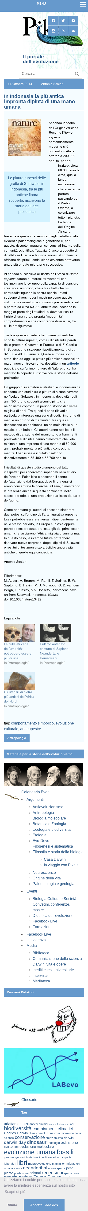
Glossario (29, 1100)
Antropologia (16, 738)
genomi (20, 1157)
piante (8, 1173)
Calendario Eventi (36, 792)
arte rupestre (30, 729)
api (72, 1124)
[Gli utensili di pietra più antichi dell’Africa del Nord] (19, 681)
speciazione (71, 1173)
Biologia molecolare (49, 818)
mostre (18, 1168)
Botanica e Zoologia (49, 824)
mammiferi (58, 1163)
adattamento (14, 1124)
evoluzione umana (30, 1152)
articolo (73, 363)
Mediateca (41, 981)
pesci (70, 1168)
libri (22, 1162)
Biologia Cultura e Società (54, 899)
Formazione (43, 927)
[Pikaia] (52, 45)
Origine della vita (47, 878)
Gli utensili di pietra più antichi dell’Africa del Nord (19, 696)
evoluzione (11, 1147)
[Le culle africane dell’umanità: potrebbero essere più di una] (19, 632)
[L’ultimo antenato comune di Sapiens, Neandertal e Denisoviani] (55, 632)
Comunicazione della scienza (57, 959)
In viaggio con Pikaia (61, 865)
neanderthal (35, 1167)
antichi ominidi (39, 1124)
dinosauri (37, 1142)
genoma (9, 1157)
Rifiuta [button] (12, 1205)
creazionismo (54, 1137)
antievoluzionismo (59, 1124)
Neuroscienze (44, 872)
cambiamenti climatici (53, 1128)
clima (32, 1133)
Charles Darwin (16, 1133)
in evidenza (36, 940)
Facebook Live (45, 921)
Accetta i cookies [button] (44, 1205)
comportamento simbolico (32, 723)
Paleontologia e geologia (53, 884)
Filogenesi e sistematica (53, 846)
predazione (21, 1173)
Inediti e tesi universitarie (53, 970)
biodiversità (18, 1128)
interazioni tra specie (59, 1157)
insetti (43, 1157)
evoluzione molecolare (36, 1147)
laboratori (10, 1163)
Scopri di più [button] (14, 1192)
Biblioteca (41, 953)
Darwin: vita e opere (49, 964)
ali (27, 1124)
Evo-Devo (41, 841)
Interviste (40, 975)
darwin (69, 1138)
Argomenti (35, 799)
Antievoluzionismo (48, 807)
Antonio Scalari (52, 84)
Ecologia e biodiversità (52, 829)
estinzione (69, 1142)
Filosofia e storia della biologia (58, 852)
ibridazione (32, 1157)
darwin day (15, 1142)
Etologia (39, 835)
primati (35, 1173)
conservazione (30, 1137)
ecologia (54, 1143)
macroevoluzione (39, 1163)
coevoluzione (45, 1133)
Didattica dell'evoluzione (53, 916)
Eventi (32, 891)
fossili (65, 1152)
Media (32, 946)
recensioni (52, 1172)
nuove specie (56, 1168)
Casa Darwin (55, 859)
